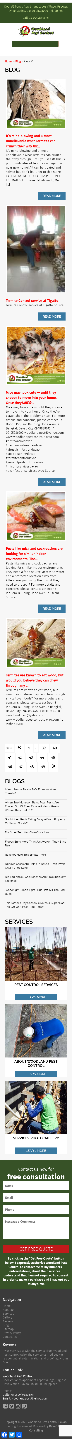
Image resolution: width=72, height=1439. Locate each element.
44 (42, 757)
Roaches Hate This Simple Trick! (25, 854)
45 (53, 757)
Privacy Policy (12, 1333)
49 (43, 766)
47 (21, 766)
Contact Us (10, 1337)
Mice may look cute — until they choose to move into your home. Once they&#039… (31, 397)
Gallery (7, 1317)
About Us (8, 1310)
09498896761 (41, 18)
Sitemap (8, 1329)
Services (8, 1314)
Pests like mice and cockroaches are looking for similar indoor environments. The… (34, 553)
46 (10, 766)
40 (55, 748)
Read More (52, 196)
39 (44, 748)
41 (9, 757)
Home (8, 61)
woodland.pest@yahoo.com (29, 1398)
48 (32, 766)
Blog (18, 61)
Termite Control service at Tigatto (32, 300)
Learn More (36, 997)
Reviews (8, 1321)
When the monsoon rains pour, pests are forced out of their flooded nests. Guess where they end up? (32, 806)
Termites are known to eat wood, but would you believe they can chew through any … (35, 680)
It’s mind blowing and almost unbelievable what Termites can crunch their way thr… (31, 141)
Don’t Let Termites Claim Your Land (27, 832)
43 (31, 757)
